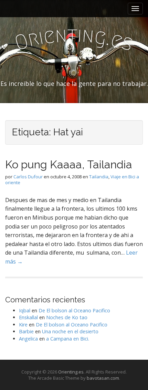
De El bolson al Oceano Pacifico (74, 310)
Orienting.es (71, 372)
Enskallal (28, 317)
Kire (23, 324)
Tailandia (98, 177)
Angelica (28, 338)
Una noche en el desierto (70, 331)
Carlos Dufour (28, 177)
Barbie (26, 331)
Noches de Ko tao (66, 317)
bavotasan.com (103, 378)
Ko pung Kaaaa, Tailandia (68, 164)
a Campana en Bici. (67, 338)
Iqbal (24, 310)
